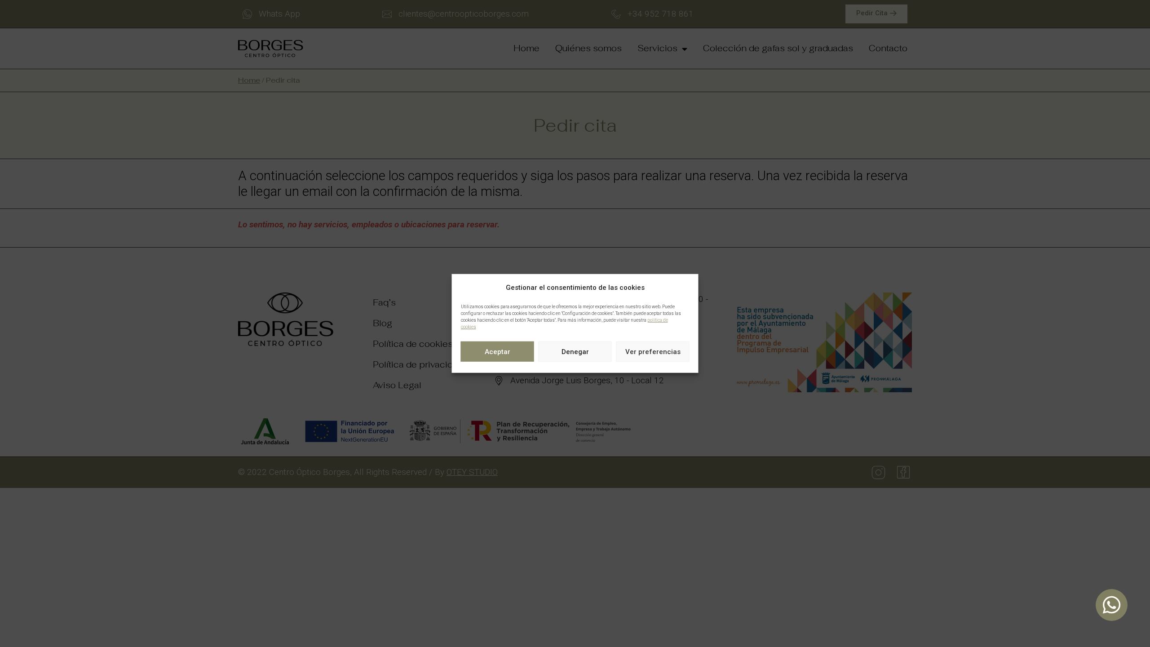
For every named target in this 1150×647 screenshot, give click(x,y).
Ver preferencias (653, 352)
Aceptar (497, 352)
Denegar (575, 352)
